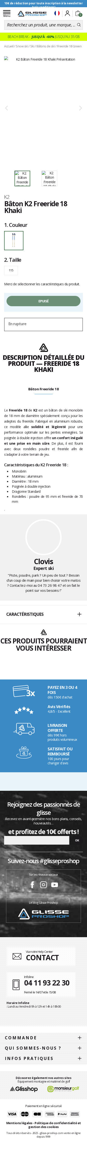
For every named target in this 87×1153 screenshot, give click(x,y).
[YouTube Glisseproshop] (54, 885)
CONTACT (42, 957)
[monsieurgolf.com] (63, 1089)
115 (11, 270)
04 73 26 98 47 (50, 585)
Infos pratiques (29, 1058)
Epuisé (43, 301)
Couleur (15, 224)
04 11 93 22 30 (46, 983)
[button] (43, 614)
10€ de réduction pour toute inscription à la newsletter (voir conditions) (43, 5)
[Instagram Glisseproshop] (43, 885)
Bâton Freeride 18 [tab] (43, 388)
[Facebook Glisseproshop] (32, 885)
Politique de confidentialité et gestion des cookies (54, 1125)
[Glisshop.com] (24, 1089)
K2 (7, 196)
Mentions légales (19, 1123)
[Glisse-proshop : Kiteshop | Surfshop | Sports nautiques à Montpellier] (32, 13)
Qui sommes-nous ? (33, 1048)
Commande (21, 1038)
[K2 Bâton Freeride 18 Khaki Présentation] (43, 108)
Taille (12, 259)
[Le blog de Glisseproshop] (43, 913)
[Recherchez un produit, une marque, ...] (78, 25)
